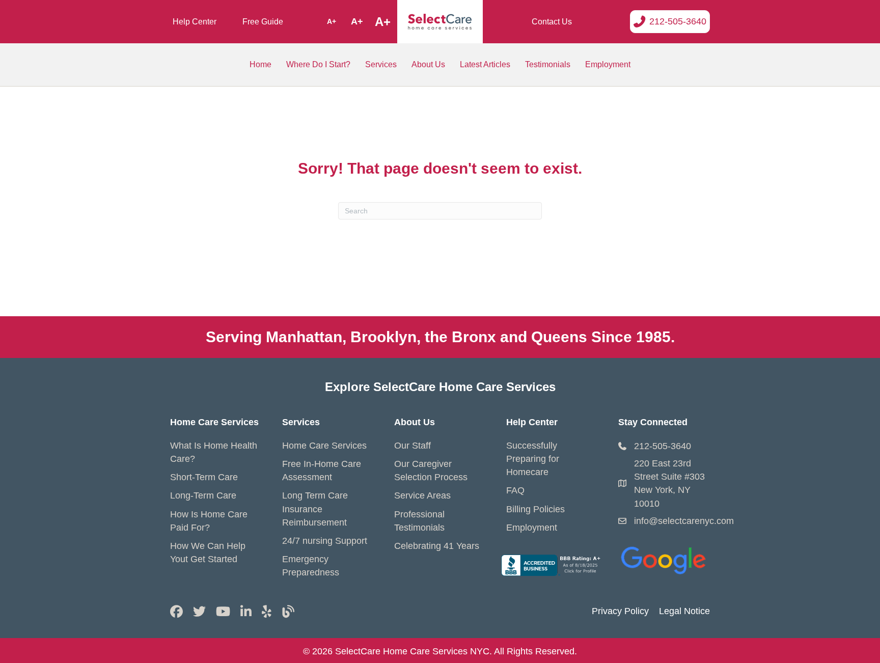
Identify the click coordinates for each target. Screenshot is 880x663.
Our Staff (412, 445)
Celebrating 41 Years (436, 546)
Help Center (194, 21)
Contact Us (552, 21)
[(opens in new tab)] (664, 558)
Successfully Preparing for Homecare (532, 458)
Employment (607, 64)
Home (260, 64)
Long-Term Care (203, 495)
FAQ (515, 490)
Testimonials (547, 64)
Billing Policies (535, 509)
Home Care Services (324, 445)
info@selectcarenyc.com (684, 521)
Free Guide (262, 21)
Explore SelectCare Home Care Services (440, 387)
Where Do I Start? (318, 64)
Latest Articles (485, 64)
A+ (331, 21)
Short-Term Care (204, 477)
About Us (428, 64)
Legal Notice (684, 611)
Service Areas (422, 495)
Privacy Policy (620, 611)
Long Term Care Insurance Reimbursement (315, 508)
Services (381, 64)
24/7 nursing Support (324, 541)
